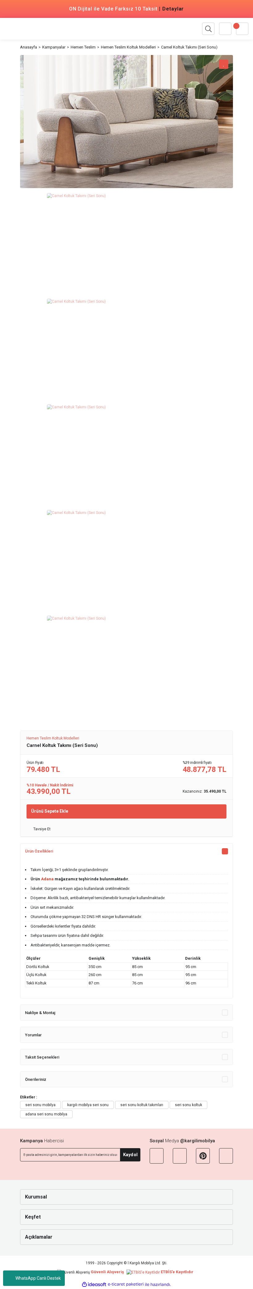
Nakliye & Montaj (40, 1012)
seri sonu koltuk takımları (141, 1105)
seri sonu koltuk (188, 1105)
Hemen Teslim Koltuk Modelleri (53, 738)
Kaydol (130, 1154)
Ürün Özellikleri (39, 851)
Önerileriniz (35, 1079)
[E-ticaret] (126, 1284)
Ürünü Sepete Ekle (49, 811)
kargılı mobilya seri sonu (88, 1105)
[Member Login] (225, 29)
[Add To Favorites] (223, 64)
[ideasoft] (94, 1284)
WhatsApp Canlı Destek (38, 1278)
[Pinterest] (203, 1156)
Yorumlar (33, 1035)
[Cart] (242, 29)
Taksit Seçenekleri (42, 1057)
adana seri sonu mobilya (46, 1114)
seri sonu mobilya (40, 1105)
